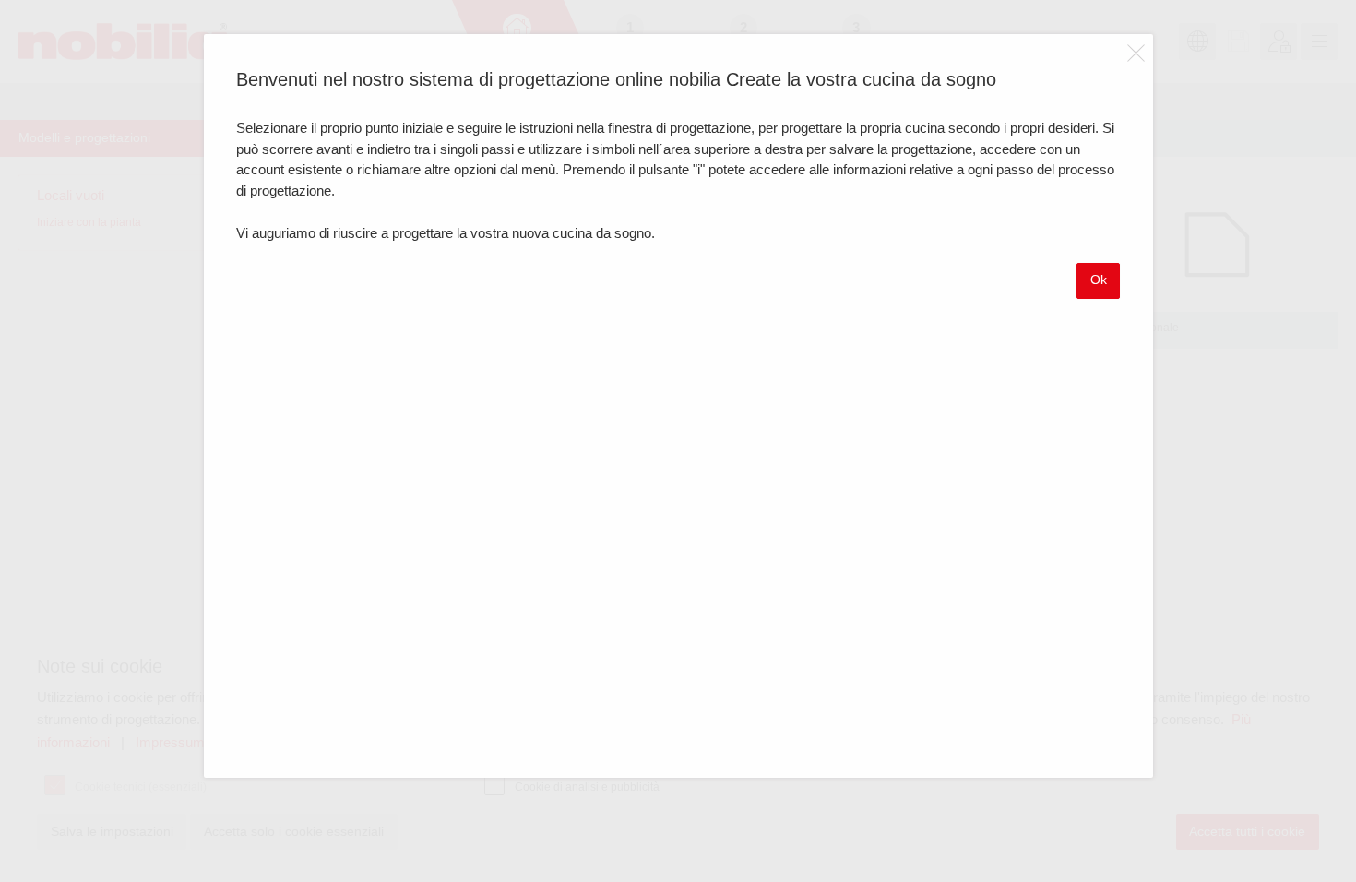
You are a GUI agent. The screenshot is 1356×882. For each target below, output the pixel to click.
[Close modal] (1136, 52)
